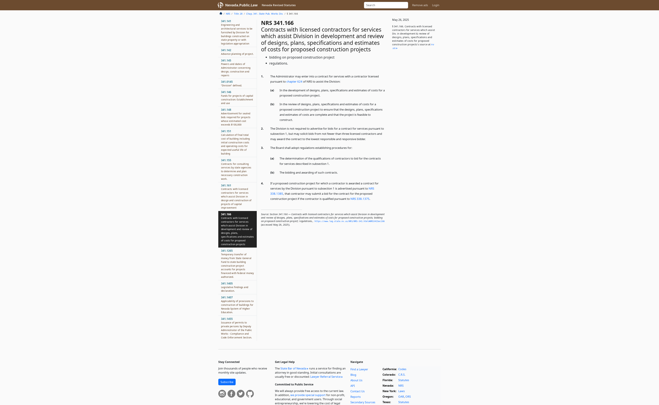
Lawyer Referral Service (325, 377)
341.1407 (237, 304)
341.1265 (237, 263)
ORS (408, 396)
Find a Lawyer (359, 369)
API (352, 386)
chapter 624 (294, 81)
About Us (356, 380)
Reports (355, 397)
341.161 (236, 196)
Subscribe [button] (227, 382)
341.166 (237, 229)
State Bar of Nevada (293, 368)
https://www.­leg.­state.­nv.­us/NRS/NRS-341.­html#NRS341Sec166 (350, 221)
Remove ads (420, 5)
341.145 (235, 68)
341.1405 (234, 287)
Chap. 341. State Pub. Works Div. (264, 13)
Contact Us (357, 391)
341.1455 (236, 328)
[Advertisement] (415, 109)
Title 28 (238, 13)
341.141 (236, 32)
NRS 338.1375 (359, 199)
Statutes (403, 380)
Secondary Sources (362, 402)
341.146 (237, 97)
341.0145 (231, 83)
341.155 (236, 169)
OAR (401, 396)
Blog (353, 375)
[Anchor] (342, 81)
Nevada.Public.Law (241, 5)
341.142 (237, 51)
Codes (402, 369)
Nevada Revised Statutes (279, 5)
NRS (228, 13)
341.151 (235, 142)
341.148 (235, 117)
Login (435, 5)
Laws (401, 391)
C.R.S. (401, 375)
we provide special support (308, 395)
